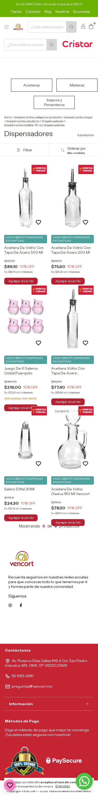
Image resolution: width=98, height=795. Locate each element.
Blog (47, 11)
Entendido (62, 786)
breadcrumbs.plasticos (23, 121)
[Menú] (6, 27)
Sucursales (81, 11)
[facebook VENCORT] (21, 605)
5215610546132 (77, 628)
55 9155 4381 (22, 676)
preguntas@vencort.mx (32, 686)
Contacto (33, 11)
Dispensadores (52, 121)
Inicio (7, 117)
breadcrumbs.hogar (78, 117)
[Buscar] (71, 27)
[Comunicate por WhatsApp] (84, 781)
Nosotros (62, 11)
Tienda (15, 11)
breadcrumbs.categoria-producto (37, 117)
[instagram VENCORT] (10, 605)
